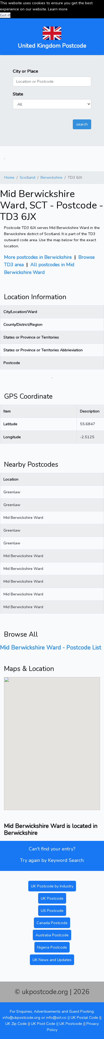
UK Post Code (43, 1023)
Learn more (57, 9)
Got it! (5, 15)
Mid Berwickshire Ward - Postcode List (50, 648)
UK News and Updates (52, 959)
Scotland (27, 177)
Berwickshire (51, 177)
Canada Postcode (52, 922)
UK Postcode (52, 898)
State (18, 94)
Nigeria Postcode (52, 947)
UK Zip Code (16, 1023)
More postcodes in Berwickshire (38, 257)
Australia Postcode (52, 935)
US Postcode (52, 910)
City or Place (25, 71)
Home (9, 177)
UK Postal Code (84, 1017)
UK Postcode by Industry (52, 886)
